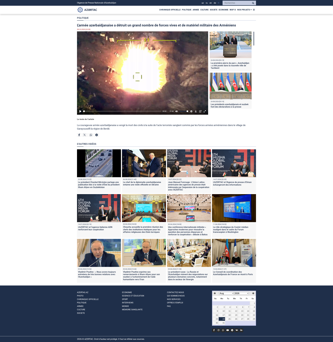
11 (229, 311)
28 (248, 319)
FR (218, 3)
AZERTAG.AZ (82, 292)
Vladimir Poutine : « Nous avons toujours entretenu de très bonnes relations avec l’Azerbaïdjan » (97, 274)
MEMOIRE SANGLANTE (132, 309)
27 (242, 319)
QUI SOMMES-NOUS (176, 296)
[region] (232, 70)
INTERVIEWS (127, 303)
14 (248, 311)
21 (248, 315)
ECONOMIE (223, 10)
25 (229, 319)
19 (236, 315)
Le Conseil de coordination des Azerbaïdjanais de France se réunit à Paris (233, 273)
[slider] (122, 111)
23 (217, 319)
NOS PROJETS (244, 10)
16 (217, 315)
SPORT (125, 299)
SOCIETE (213, 10)
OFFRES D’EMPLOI (175, 303)
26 (236, 319)
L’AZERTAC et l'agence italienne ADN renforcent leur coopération (95, 228)
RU (207, 3)
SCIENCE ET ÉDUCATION (133, 296)
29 (254, 319)
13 (242, 311)
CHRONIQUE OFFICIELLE (170, 10)
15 (254, 311)
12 (236, 311)
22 (254, 315)
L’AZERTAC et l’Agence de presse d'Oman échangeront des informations (232, 183)
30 (217, 323)
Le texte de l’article (85, 119)
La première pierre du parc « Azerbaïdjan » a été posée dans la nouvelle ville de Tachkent (230, 65)
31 (224, 323)
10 (224, 311)
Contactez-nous (175, 292)
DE (215, 3)
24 (224, 319)
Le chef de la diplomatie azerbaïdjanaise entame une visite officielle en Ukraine (142, 183)
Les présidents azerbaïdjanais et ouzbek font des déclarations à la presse (229, 105)
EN (211, 3)
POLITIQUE (186, 10)
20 (242, 315)
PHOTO (80, 296)
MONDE (125, 306)
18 (229, 315)
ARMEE (196, 10)
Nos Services (173, 299)
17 (224, 315)
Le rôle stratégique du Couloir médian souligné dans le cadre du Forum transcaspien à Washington (230, 229)
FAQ (169, 306)
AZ (203, 3)
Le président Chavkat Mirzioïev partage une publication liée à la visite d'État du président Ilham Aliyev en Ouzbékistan (99, 184)
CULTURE (204, 10)
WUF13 (233, 10)
